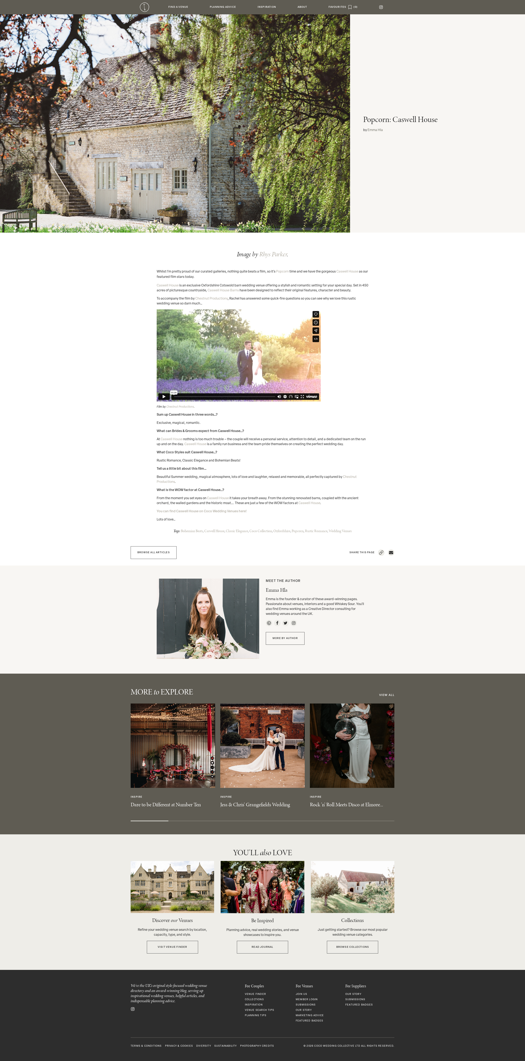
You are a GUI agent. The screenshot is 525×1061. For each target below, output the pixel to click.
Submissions (306, 1005)
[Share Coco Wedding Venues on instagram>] (133, 1009)
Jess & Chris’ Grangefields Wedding (255, 804)
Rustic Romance (316, 530)
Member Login (307, 999)
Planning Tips (256, 1015)
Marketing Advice (310, 1015)
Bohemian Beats (192, 530)
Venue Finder (255, 994)
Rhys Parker (273, 254)
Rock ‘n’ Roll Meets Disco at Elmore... (346, 804)
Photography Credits (257, 1046)
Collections (254, 999)
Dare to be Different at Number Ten (166, 804)
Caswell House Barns (223, 290)
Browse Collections (352, 947)
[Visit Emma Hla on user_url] (269, 623)
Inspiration (254, 1005)
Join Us (301, 994)
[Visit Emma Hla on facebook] (277, 623)
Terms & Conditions (146, 1046)
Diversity (203, 1046)
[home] (144, 7)
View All (386, 695)
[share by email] (391, 552)
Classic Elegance (237, 530)
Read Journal (262, 947)
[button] (178, 7)
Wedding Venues (340, 530)
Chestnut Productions (211, 298)
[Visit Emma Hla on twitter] (285, 623)
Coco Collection (260, 530)
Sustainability (225, 1046)
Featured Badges (309, 1021)
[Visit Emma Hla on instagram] (294, 623)
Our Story (304, 1010)
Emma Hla (375, 130)
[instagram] (381, 7)
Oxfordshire (281, 530)
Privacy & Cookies (179, 1046)
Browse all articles (153, 552)
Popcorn (282, 271)
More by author (285, 638)
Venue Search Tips (259, 1010)
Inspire (136, 797)
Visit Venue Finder (172, 947)
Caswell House (347, 271)
